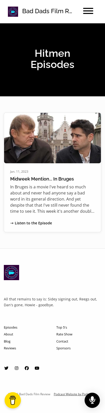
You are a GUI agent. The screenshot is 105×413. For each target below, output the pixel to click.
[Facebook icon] (26, 368)
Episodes (10, 327)
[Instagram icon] (16, 368)
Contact (62, 341)
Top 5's (61, 327)
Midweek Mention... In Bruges (42, 179)
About (8, 334)
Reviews (10, 348)
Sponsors (63, 348)
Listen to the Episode (33, 223)
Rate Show (64, 334)
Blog (7, 341)
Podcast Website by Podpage (74, 394)
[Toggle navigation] (88, 11)
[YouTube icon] (37, 368)
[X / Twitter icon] (6, 368)
